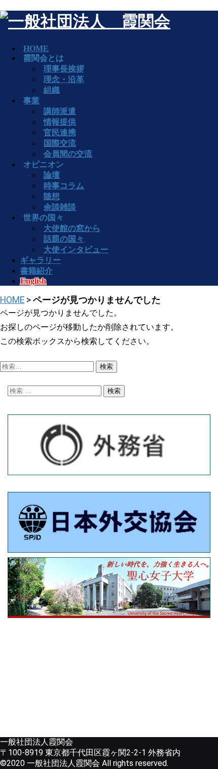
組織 (52, 90)
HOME (12, 300)
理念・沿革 (64, 79)
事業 (31, 100)
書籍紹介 (36, 270)
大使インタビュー (76, 249)
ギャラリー (40, 260)
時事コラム (64, 185)
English (33, 281)
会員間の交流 (68, 153)
